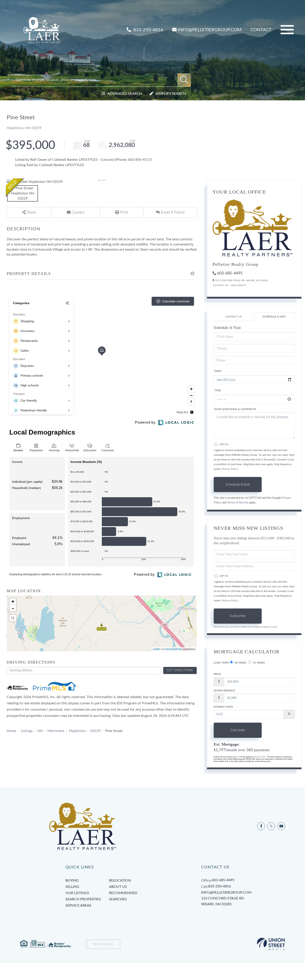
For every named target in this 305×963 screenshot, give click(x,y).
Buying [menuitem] (72, 880)
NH (40, 731)
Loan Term (221, 662)
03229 (95, 731)
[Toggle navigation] (287, 29)
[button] (184, 80)
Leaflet (156, 649)
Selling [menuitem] (72, 887)
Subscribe (237, 616)
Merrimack (55, 731)
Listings (27, 731)
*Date (217, 371)
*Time (217, 390)
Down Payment (224, 690)
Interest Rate (223, 706)
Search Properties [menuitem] (83, 899)
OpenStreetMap (173, 649)
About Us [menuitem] (118, 887)
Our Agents (238, 285)
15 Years (258, 662)
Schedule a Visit (274, 316)
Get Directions (180, 670)
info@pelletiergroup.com (210, 30)
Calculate (237, 730)
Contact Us (220, 285)
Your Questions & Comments (235, 409)
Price (217, 674)
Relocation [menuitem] (120, 880)
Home (11, 731)
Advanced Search (124, 93)
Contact (261, 30)
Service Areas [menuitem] (78, 905)
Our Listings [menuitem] (77, 893)
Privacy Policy (230, 469)
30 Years (240, 662)
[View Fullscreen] (12, 618)
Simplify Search (170, 93)
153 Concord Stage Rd (222, 901)
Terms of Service (237, 502)
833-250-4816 (147, 30)
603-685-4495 (229, 273)
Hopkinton (77, 731)
